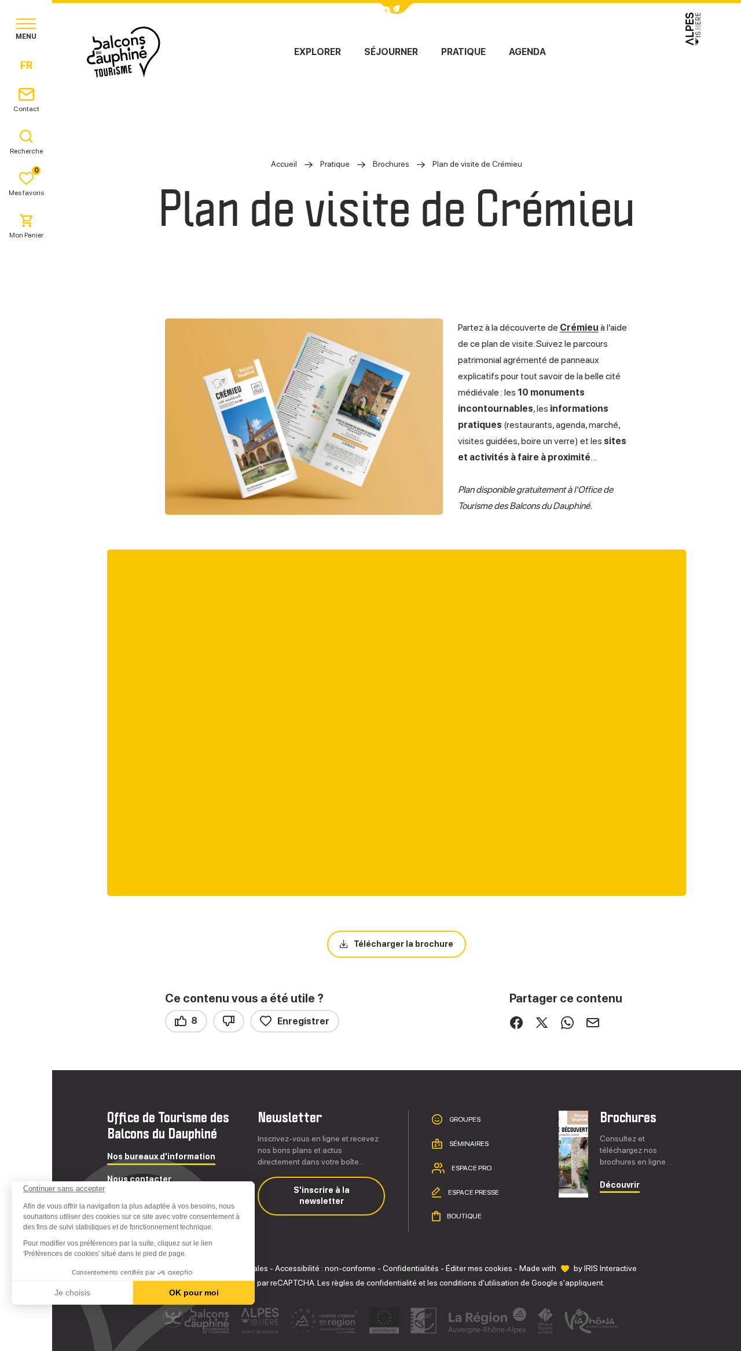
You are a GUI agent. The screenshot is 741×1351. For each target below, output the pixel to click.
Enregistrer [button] (303, 1021)
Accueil (284, 164)
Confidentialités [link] (411, 1268)
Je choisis (72, 1292)
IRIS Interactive (610, 1268)
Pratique (463, 51)
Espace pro (470, 1168)
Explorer (317, 51)
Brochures (392, 164)
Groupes (464, 1119)
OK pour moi (194, 1292)
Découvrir (620, 1185)
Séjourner (391, 51)
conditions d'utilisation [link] (479, 1282)
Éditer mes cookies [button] (479, 1268)
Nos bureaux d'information (161, 1156)
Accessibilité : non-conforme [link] (325, 1268)
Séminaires (468, 1144)
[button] (24, 1331)
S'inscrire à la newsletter (322, 1195)
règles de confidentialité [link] (374, 1282)
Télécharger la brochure (403, 944)
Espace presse (473, 1192)
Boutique (464, 1216)
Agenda (527, 51)
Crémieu (579, 327)
